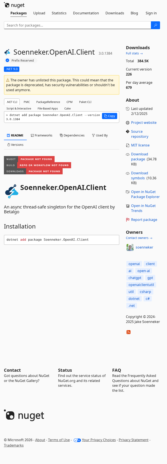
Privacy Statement (134, 439)
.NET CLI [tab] (12, 102)
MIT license (140, 145)
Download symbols (139, 175)
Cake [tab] (67, 108)
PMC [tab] (27, 102)
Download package (139, 156)
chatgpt (135, 277)
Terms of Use (59, 439)
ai (130, 270)
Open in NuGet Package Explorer (145, 194)
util (131, 291)
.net (132, 305)
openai (134, 263)
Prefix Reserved (23, 60)
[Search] (155, 25)
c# (148, 298)
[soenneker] (130, 247)
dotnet (134, 298)
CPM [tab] (70, 102)
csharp (145, 291)
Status (65, 370)
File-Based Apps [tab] (48, 108)
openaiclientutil (141, 284)
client (150, 263)
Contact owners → (139, 238)
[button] (109, 116)
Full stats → (134, 53)
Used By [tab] (101, 135)
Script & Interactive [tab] (19, 108)
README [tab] (16, 135)
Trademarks (14, 445)
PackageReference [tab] (48, 102)
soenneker (144, 247)
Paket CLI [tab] (85, 102)
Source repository (139, 134)
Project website (144, 122)
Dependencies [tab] (74, 135)
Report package (144, 219)
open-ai (143, 270)
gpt (150, 277)
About (40, 439)
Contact (12, 370)
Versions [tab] (16, 145)
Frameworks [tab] (43, 135)
